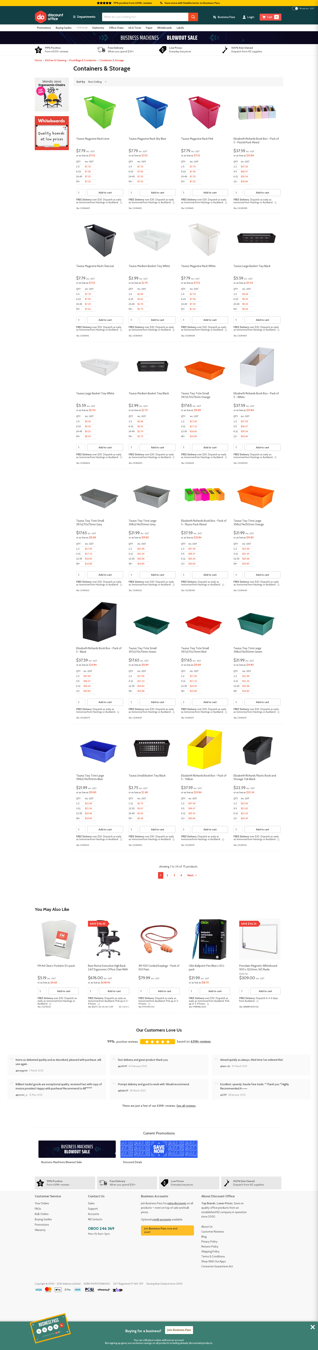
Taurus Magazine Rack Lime (92, 138)
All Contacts (95, 1219)
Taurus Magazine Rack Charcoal (95, 266)
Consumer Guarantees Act (217, 1266)
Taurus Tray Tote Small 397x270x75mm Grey (90, 522)
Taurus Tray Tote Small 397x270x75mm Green (142, 650)
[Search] (193, 17)
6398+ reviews (201, 1041)
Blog (204, 1236)
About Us (207, 1226)
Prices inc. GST (307, 8)
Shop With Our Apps (213, 1261)
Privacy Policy (209, 1241)
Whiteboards (164, 27)
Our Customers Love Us (159, 1030)
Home (38, 60)
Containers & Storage (112, 60)
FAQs (38, 1208)
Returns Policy (209, 1246)
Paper (149, 27)
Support (93, 1208)
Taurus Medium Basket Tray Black (149, 393)
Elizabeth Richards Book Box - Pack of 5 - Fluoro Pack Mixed (204, 522)
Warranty (40, 1230)
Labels (180, 27)
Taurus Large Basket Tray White (95, 393)
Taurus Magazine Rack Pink (197, 138)
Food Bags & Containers (82, 60)
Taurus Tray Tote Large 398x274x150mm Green (248, 650)
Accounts (93, 1214)
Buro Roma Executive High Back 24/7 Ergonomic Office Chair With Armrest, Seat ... (108, 969)
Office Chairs (116, 27)
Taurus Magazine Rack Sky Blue (147, 138)
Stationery (98, 27)
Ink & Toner (134, 27)
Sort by (80, 81)
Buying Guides (64, 27)
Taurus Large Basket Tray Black (252, 266)
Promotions (44, 27)
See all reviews (186, 1105)
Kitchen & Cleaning (55, 60)
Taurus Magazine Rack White (198, 266)
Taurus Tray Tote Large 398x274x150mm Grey (142, 522)
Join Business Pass (179, 1330)
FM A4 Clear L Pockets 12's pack (56, 965)
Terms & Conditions (213, 1256)
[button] (84, 17)
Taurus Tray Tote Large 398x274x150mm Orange (249, 522)
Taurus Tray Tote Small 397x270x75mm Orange (195, 395)
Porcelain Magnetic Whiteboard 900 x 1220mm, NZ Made (258, 967)
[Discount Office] (49, 16)
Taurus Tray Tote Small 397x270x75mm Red (195, 650)
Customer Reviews (212, 1231)
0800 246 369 (101, 1228)
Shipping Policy (210, 1251)
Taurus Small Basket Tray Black (147, 775)
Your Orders (42, 1203)
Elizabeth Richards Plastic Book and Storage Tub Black (255, 777)
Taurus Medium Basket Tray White (149, 266)
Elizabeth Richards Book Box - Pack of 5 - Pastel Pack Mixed (256, 140)
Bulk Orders (42, 1214)
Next (190, 875)
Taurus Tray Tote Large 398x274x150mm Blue (90, 777)
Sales (91, 1203)
